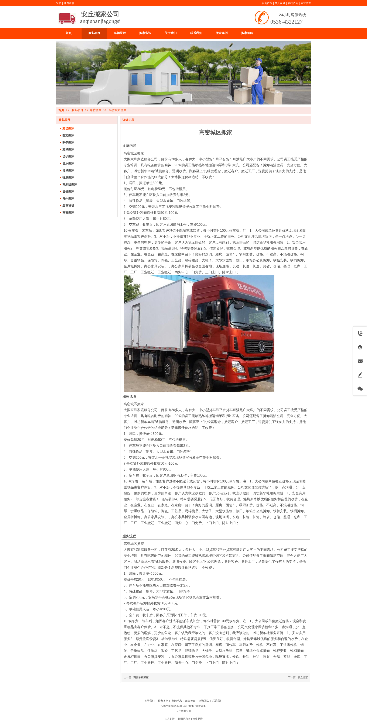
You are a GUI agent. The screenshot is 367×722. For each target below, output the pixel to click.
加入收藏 (280, 3)
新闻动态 (177, 700)
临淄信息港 (184, 718)
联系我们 (217, 700)
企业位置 (306, 3)
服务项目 (77, 110)
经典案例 (163, 700)
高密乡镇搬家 (141, 677)
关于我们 (149, 700)
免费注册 (69, 3)
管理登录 (197, 718)
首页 (61, 110)
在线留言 (293, 3)
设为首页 (267, 3)
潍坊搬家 (96, 110)
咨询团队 (204, 700)
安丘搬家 (303, 677)
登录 (58, 3)
